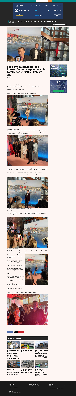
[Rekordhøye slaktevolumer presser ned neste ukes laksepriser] (13, 364)
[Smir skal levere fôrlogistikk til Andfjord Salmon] (27, 364)
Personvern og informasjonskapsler (35, 391)
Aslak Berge (9, 77)
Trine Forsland (31, 385)
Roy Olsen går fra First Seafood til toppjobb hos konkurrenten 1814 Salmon (41, 372)
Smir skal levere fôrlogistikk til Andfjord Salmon (27, 370)
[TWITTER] (55, 22)
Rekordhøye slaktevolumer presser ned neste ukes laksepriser (13, 371)
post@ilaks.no (11, 385)
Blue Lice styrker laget (26, 351)
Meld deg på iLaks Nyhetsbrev (29, 1)
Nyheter (9, 75)
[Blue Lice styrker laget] (27, 345)
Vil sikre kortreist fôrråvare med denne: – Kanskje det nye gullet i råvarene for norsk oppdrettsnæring (13, 354)
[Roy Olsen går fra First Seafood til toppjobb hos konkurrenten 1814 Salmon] (41, 364)
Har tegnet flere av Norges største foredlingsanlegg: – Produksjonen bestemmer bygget (41, 353)
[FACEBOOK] (53, 22)
